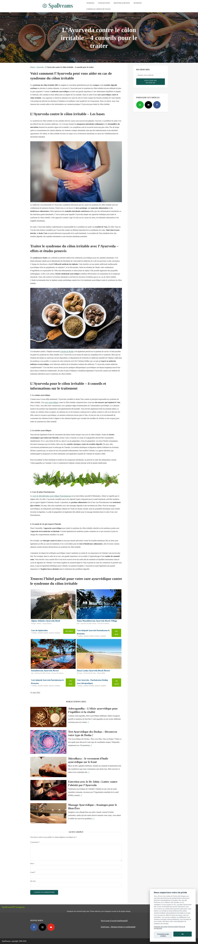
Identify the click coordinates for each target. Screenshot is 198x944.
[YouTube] (51, 927)
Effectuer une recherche (150, 82)
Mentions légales (173, 926)
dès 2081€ (69, 631)
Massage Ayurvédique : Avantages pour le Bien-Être (92, 806)
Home (32, 67)
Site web (33, 881)
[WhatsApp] (140, 105)
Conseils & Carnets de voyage (98, 9)
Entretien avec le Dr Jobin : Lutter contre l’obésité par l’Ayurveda (92, 783)
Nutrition (138, 3)
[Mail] (148, 105)
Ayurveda (90, 3)
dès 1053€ (116, 682)
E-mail (33, 872)
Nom (32, 863)
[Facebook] (157, 105)
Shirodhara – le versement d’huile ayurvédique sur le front (88, 760)
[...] (87, 722)
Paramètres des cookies (161, 926)
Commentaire (35, 842)
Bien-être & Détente (122, 3)
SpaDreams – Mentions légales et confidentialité (118, 927)
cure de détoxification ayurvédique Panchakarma (52, 496)
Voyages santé (104, 3)
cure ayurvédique (51, 402)
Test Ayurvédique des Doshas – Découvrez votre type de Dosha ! (92, 733)
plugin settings (126, 911)
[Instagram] (42, 927)
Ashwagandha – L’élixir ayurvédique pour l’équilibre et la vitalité (93, 710)
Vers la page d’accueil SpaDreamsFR (114, 921)
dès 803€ (116, 632)
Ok (183, 934)
